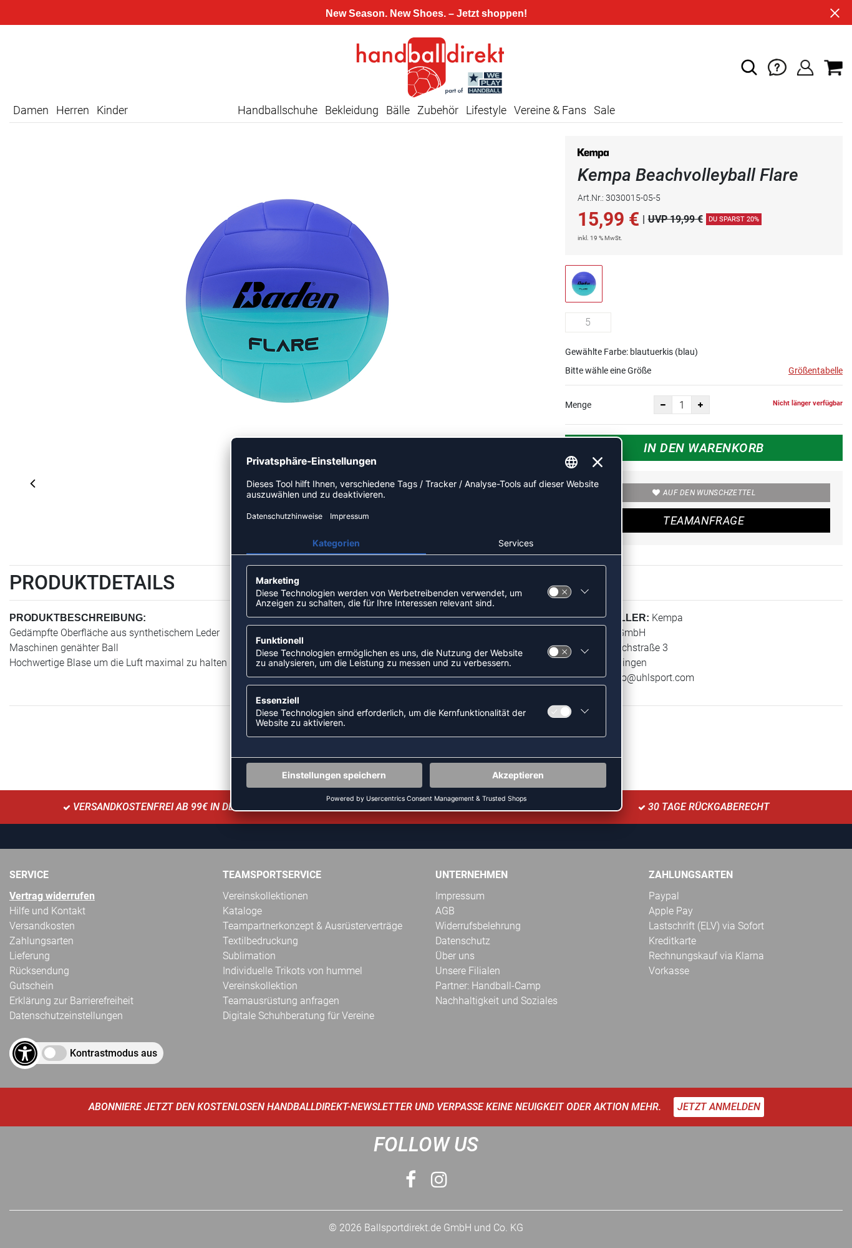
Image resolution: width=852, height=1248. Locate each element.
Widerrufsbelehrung (478, 926)
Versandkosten (42, 926)
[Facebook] (410, 1180)
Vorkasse (669, 971)
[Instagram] (439, 1180)
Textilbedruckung (260, 941)
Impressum (460, 896)
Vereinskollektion (260, 986)
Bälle (398, 110)
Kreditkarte (672, 941)
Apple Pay (671, 911)
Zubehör (437, 110)
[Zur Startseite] (426, 66)
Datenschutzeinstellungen (66, 1016)
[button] (749, 67)
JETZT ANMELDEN (718, 1107)
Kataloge (242, 911)
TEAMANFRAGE (703, 520)
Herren (72, 110)
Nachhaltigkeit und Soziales (496, 1001)
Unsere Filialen (467, 971)
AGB (445, 911)
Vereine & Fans (550, 110)
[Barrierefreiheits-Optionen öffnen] (25, 1053)
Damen (31, 110)
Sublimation (249, 956)
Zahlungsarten (41, 941)
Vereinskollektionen (265, 896)
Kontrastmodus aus (113, 1053)
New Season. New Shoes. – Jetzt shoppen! (426, 13)
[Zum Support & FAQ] (777, 66)
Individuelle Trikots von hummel (292, 971)
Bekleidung (352, 110)
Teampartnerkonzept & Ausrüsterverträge (312, 926)
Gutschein (31, 986)
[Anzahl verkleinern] (663, 404)
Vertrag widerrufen (52, 896)
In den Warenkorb (704, 447)
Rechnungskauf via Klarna (706, 956)
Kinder (112, 110)
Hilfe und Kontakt (47, 911)
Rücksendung (39, 971)
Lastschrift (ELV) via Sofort (706, 926)
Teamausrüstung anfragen (281, 1001)
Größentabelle (815, 370)
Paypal (664, 896)
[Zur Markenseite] (593, 156)
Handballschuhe (277, 110)
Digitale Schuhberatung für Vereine (298, 1016)
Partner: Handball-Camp (488, 986)
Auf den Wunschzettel (709, 492)
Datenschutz (462, 941)
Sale (604, 110)
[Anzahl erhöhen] (700, 404)
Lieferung (29, 956)
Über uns (455, 956)
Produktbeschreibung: (77, 617)
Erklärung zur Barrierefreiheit (71, 1001)
